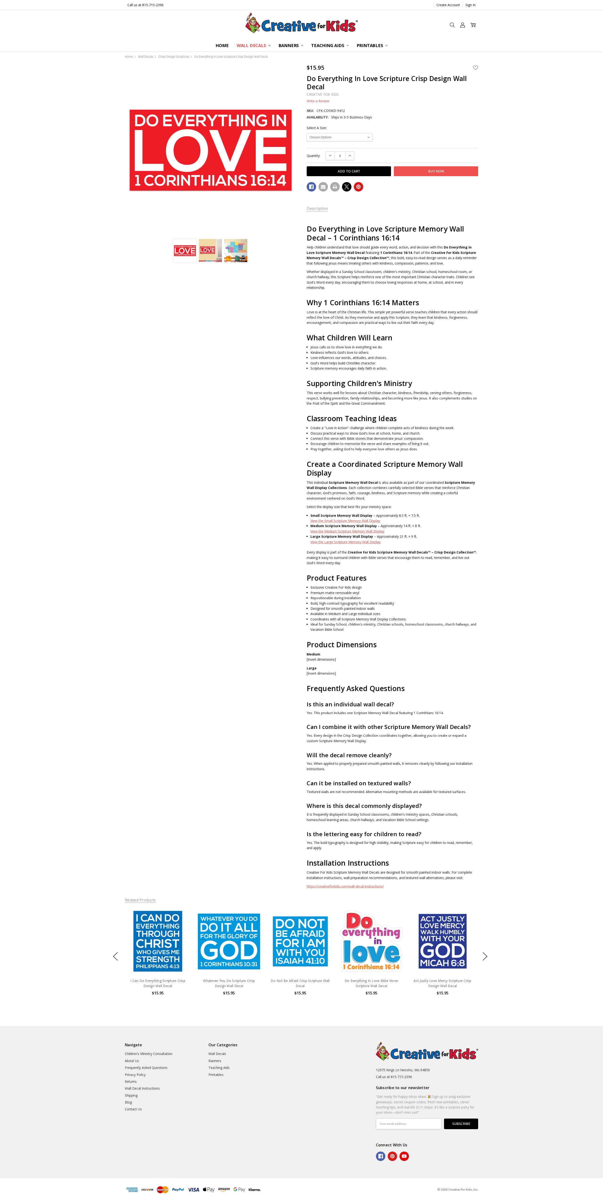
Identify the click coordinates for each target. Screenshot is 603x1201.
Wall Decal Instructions (142, 1088)
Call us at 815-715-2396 (145, 5)
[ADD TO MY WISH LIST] (182, 924)
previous (115, 956)
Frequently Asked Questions (146, 1067)
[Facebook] (311, 186)
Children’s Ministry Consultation (148, 1053)
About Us (132, 1061)
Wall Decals (252, 45)
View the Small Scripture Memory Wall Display (345, 520)
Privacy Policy (135, 1074)
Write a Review (318, 101)
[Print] (335, 186)
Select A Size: (317, 128)
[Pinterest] (358, 186)
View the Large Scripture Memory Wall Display (345, 542)
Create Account (448, 5)
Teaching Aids (328, 45)
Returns (131, 1081)
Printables (370, 45)
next (485, 956)
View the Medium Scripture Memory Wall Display (347, 531)
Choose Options (157, 964)
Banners (289, 45)
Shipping (131, 1095)
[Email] (323, 186)
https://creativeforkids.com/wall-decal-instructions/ (345, 886)
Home (222, 45)
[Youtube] (404, 1156)
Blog (128, 1102)
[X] (346, 186)
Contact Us (133, 1109)
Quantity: (313, 155)
